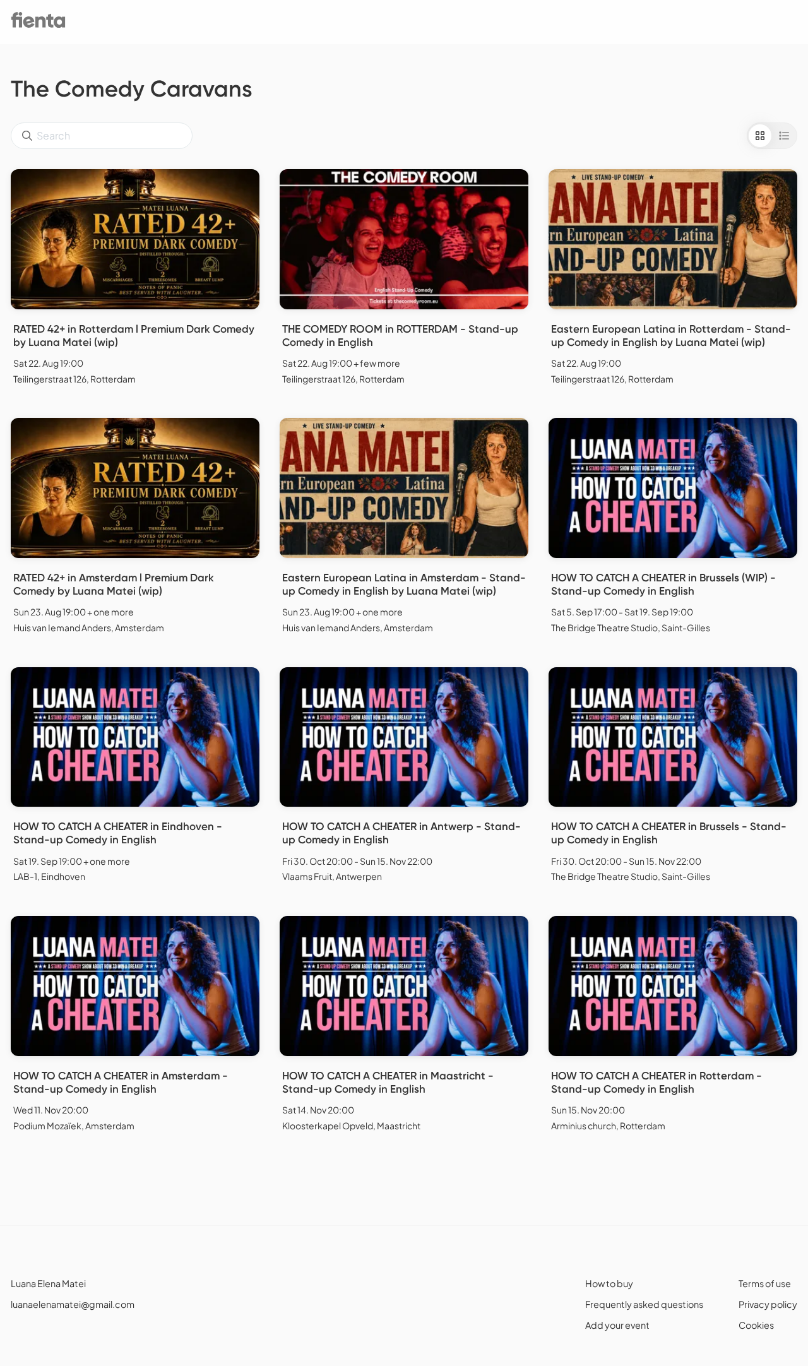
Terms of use (765, 1283)
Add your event (617, 1325)
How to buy (609, 1283)
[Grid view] (760, 135)
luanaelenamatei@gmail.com (72, 1304)
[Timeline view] (784, 135)
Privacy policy (768, 1304)
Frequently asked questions (644, 1304)
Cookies (756, 1325)
